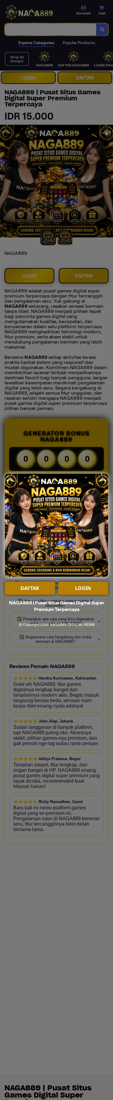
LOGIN (83, 588)
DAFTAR (29, 588)
